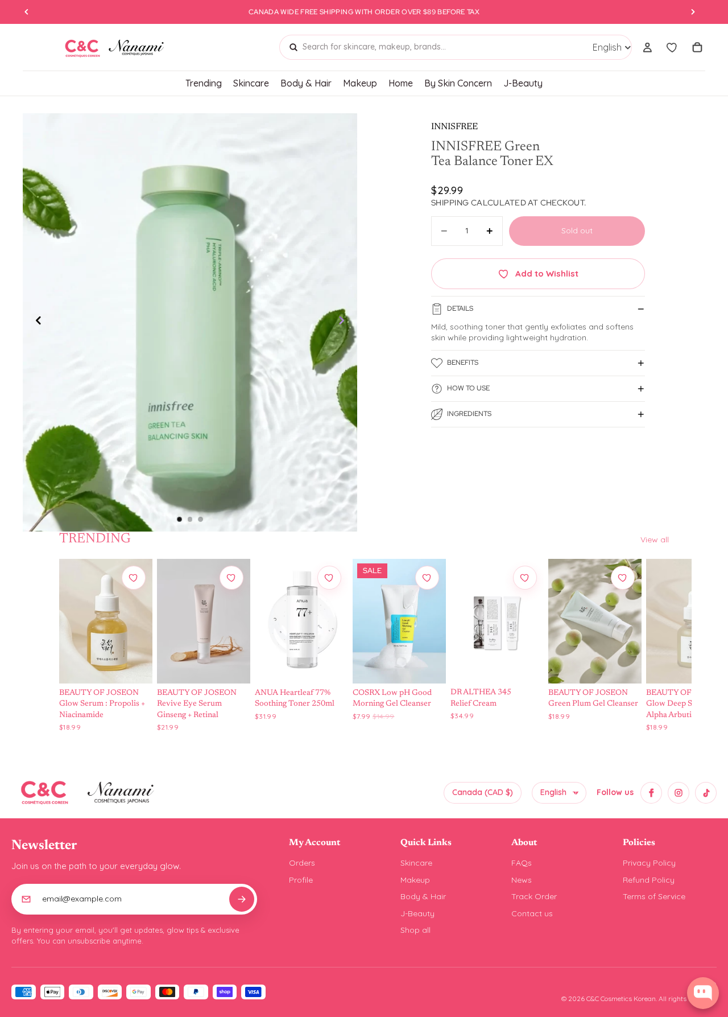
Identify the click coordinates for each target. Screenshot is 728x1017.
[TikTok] (706, 793)
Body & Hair (423, 896)
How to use (468, 388)
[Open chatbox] (703, 993)
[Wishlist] (672, 47)
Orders (302, 863)
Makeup (415, 880)
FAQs (521, 863)
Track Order (534, 896)
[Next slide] (344, 322)
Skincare (416, 863)
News (521, 880)
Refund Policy (649, 880)
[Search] (293, 47)
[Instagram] (678, 793)
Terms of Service (654, 896)
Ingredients (469, 413)
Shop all (415, 930)
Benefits (462, 362)
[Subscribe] (241, 899)
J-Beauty (417, 913)
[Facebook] (651, 793)
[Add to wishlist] (134, 578)
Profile (301, 880)
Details (460, 308)
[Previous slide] (35, 322)
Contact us (532, 913)
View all (654, 539)
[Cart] (697, 47)
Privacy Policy (649, 863)
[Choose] (133, 664)
